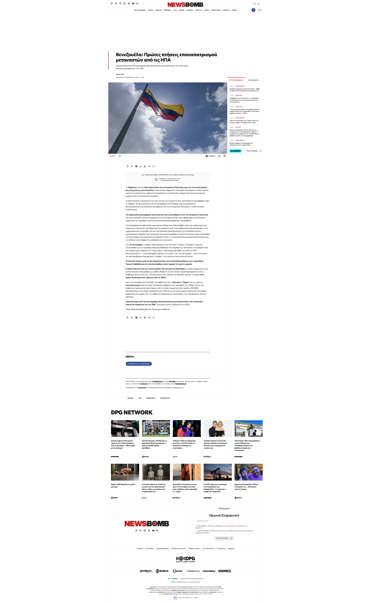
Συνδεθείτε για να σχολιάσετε (139, 364)
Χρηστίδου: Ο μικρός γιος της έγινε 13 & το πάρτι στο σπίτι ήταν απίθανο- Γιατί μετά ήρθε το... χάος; (185, 488)
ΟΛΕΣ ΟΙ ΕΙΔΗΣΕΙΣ (140, 10)
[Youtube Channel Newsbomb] (133, 3)
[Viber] (120, 3)
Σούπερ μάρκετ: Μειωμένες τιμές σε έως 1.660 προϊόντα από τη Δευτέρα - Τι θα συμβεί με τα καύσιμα (123, 444)
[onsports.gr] (162, 571)
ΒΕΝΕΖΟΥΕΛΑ (151, 398)
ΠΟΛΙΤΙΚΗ (158, 10)
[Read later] (224, 156)
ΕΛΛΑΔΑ (150, 10)
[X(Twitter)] (116, 3)
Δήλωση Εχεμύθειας (163, 548)
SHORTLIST (226, 10)
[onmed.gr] (224, 571)
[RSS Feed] (137, 3)
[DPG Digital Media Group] (185, 559)
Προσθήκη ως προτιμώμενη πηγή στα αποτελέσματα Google (169, 179)
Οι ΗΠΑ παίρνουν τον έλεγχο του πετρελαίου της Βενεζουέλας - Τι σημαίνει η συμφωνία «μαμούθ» (215, 488)
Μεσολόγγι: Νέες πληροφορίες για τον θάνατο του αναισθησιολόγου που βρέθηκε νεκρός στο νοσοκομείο (247, 445)
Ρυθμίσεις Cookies (194, 548)
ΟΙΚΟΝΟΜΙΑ (167, 10)
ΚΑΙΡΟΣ (206, 10)
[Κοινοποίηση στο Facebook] (128, 166)
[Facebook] (112, 3)
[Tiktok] (129, 3)
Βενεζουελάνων (133, 190)
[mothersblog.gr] (209, 571)
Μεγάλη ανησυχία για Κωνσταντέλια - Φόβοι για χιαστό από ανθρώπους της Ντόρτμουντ (245, 90)
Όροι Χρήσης (150, 548)
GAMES (234, 10)
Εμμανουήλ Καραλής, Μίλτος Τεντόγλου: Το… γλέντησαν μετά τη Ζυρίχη (246, 486)
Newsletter (142, 388)
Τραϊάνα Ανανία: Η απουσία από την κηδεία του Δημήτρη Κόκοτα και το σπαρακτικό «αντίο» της (215, 444)
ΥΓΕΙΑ (175, 10)
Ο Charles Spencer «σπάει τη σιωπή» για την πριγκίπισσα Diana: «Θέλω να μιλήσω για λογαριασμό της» (154, 488)
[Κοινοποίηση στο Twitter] (132, 166)
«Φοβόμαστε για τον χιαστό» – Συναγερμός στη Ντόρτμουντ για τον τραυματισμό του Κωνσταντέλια (244, 100)
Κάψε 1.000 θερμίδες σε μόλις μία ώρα (123, 485)
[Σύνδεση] (253, 10)
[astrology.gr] (193, 571)
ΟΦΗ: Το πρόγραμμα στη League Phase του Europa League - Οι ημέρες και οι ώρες (244, 121)
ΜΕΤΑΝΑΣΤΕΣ (164, 398)
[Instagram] (124, 3)
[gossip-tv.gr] (146, 571)
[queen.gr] (177, 571)
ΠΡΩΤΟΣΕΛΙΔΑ (215, 10)
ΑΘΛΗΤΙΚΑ (190, 10)
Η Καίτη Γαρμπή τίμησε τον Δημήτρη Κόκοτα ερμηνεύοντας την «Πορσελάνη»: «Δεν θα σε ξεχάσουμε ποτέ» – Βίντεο (245, 111)
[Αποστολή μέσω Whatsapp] (141, 166)
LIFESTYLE (198, 10)
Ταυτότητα (140, 548)
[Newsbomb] (147, 524)
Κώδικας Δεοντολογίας (179, 548)
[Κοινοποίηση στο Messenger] (136, 166)
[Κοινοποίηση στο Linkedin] (145, 166)
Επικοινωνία (221, 548)
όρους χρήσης (231, 526)
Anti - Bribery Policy (209, 548)
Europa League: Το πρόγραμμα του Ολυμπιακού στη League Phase (241, 144)
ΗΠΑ (139, 398)
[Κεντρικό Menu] (260, 10)
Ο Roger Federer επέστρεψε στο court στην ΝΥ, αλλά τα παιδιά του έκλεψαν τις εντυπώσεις (184, 444)
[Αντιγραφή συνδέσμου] (219, 156)
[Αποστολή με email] (154, 166)
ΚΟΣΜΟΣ (181, 10)
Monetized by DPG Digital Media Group (192, 578)
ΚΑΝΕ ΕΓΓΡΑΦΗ (222, 538)
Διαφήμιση (231, 548)
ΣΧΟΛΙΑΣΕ (211, 156)
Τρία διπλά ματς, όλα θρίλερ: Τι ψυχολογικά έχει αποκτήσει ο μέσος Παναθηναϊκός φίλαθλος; (154, 444)
